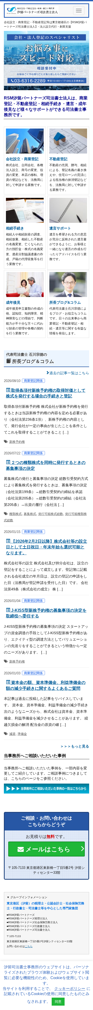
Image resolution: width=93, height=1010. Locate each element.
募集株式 (30, 514)
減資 (12, 734)
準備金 (22, 734)
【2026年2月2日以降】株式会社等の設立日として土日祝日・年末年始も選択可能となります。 (46, 547)
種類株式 (15, 514)
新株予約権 (17, 442)
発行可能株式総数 (50, 514)
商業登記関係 (33, 381)
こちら (29, 946)
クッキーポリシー (69, 988)
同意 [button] (58, 1002)
